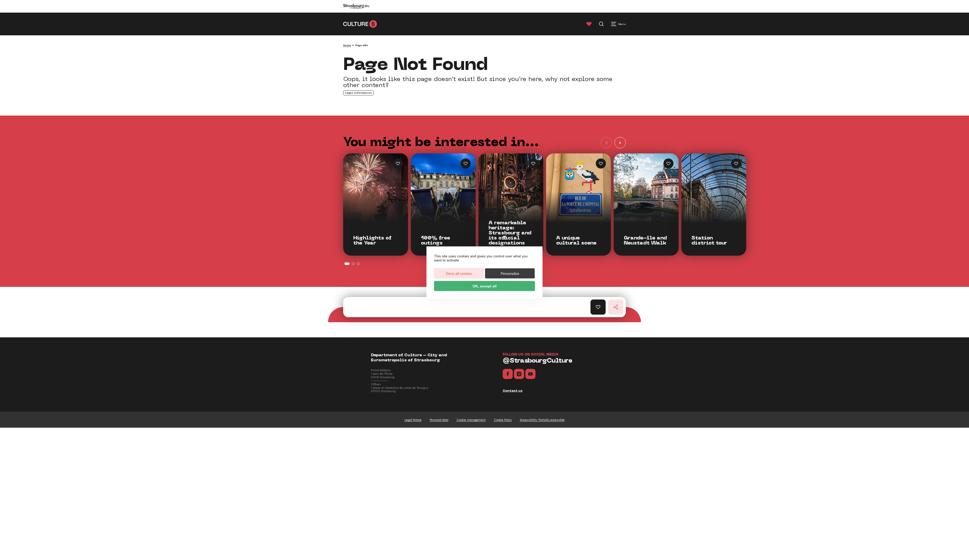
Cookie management (471, 420)
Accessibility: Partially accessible (542, 420)
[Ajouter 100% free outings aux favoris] (466, 163)
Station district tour (709, 240)
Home (347, 45)
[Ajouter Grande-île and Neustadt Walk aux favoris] (668, 163)
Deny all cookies (459, 273)
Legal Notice (413, 420)
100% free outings (435, 240)
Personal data (439, 420)
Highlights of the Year (372, 240)
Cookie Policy (503, 420)
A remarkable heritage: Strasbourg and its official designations (510, 233)
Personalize (510, 273)
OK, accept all (485, 286)
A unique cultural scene (576, 240)
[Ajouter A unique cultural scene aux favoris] (601, 163)
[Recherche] (601, 24)
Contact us (513, 391)
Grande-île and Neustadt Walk (645, 240)
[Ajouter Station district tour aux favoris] (736, 163)
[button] (620, 142)
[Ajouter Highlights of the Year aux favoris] (398, 163)
